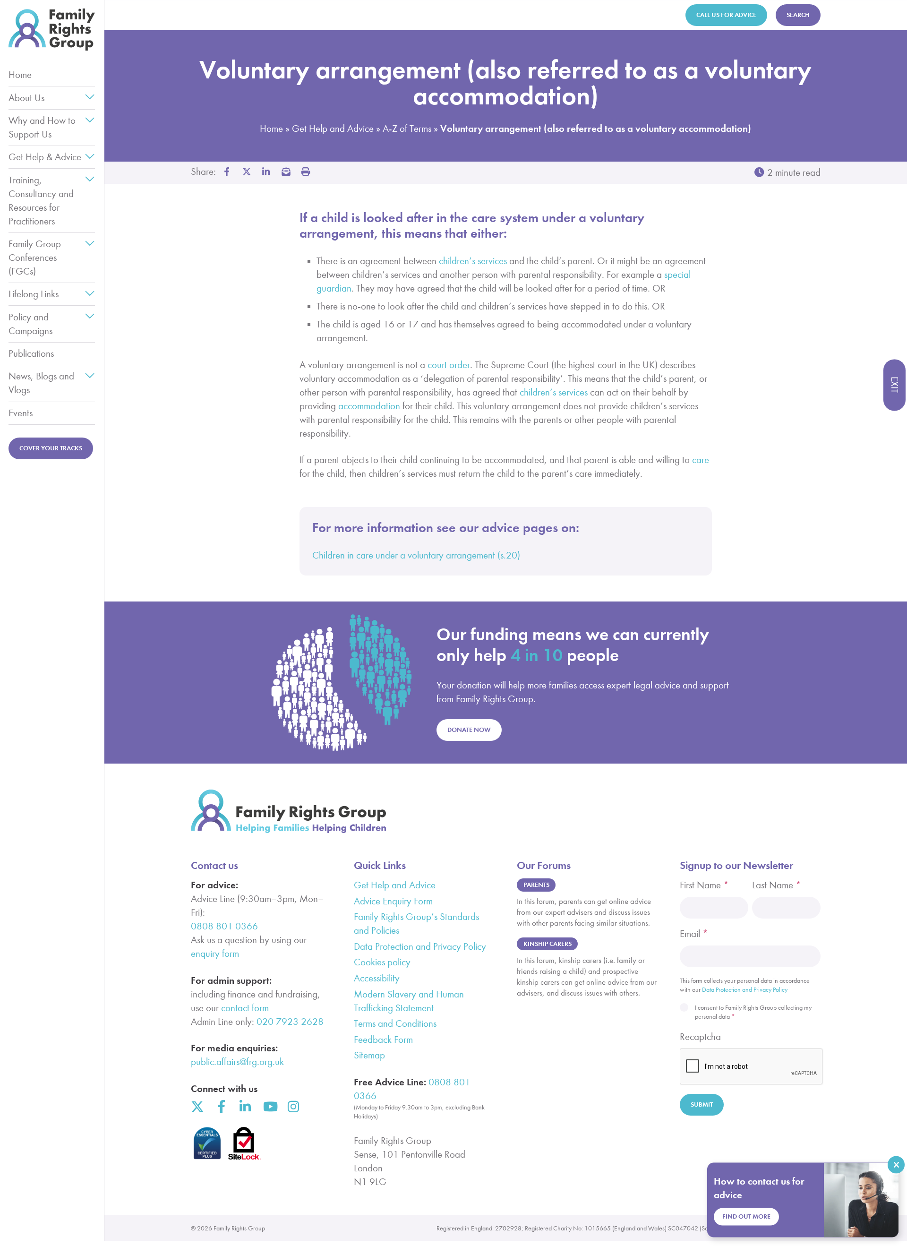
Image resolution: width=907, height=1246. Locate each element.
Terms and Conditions (395, 1023)
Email (694, 933)
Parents (536, 885)
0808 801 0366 (224, 926)
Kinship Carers (547, 944)
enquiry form (215, 953)
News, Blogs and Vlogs (41, 382)
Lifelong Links (34, 294)
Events (21, 413)
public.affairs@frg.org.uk (237, 1061)
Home (20, 74)
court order (449, 364)
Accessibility (377, 978)
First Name (704, 885)
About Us (26, 97)
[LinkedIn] (245, 1106)
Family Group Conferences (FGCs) (35, 257)
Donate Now (469, 730)
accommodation (369, 406)
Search (798, 15)
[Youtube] (269, 1106)
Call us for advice (726, 15)
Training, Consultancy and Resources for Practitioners (41, 200)
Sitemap (369, 1055)
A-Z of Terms (407, 128)
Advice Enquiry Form (393, 901)
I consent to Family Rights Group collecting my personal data (753, 1012)
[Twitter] (197, 1106)
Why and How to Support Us (42, 127)
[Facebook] (221, 1106)
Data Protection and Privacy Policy (420, 946)
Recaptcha (700, 1036)
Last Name (776, 885)
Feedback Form (383, 1039)
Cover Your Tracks (50, 448)
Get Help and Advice (333, 128)
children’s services (473, 260)
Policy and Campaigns (30, 323)
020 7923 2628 (290, 1021)
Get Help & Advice (45, 157)
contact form (245, 1008)
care (700, 459)
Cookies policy (382, 962)
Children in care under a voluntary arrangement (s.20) (416, 555)
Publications (31, 353)
